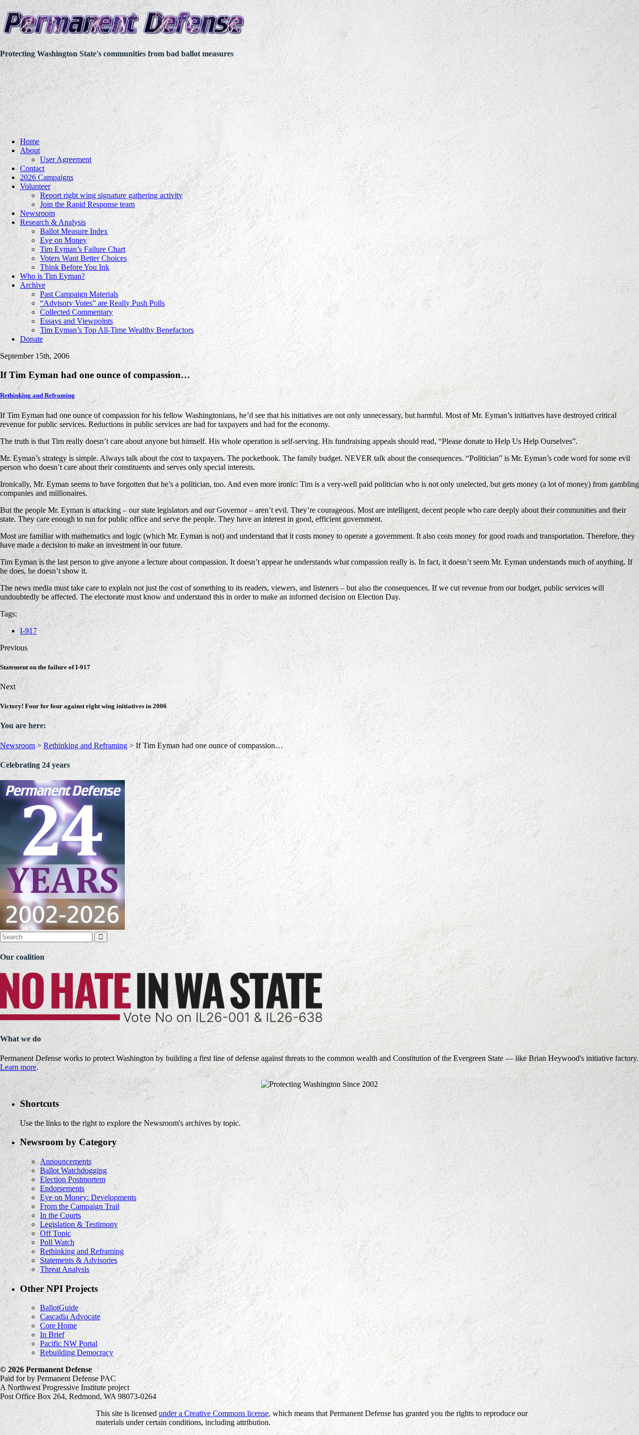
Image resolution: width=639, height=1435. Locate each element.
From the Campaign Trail (79, 1206)
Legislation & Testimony (79, 1224)
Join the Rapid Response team (87, 204)
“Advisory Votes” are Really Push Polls (102, 303)
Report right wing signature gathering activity (111, 195)
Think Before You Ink (74, 267)
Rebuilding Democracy (76, 1352)
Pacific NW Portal (68, 1343)
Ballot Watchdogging (73, 1170)
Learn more (18, 1067)
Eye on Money (63, 240)
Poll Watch (57, 1242)
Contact (32, 168)
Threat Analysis (64, 1269)
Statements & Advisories (78, 1260)
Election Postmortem (72, 1179)
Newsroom (37, 213)
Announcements (65, 1161)
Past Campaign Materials (79, 294)
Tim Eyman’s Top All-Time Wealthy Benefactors (117, 330)
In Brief (52, 1334)
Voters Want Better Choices (83, 258)
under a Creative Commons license (214, 1413)
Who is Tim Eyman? (52, 276)
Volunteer (35, 186)
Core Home (58, 1325)
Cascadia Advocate (70, 1316)
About (30, 150)
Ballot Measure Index (74, 231)
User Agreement (65, 159)
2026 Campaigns (46, 177)
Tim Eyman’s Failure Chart (82, 249)
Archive (32, 285)
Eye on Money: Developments (88, 1197)
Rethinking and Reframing (37, 395)
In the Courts (60, 1215)
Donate (31, 339)
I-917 (28, 630)
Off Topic (55, 1233)
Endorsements (62, 1188)
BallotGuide (59, 1307)
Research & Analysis (53, 222)
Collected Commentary (76, 312)
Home (29, 141)
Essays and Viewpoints (76, 321)
